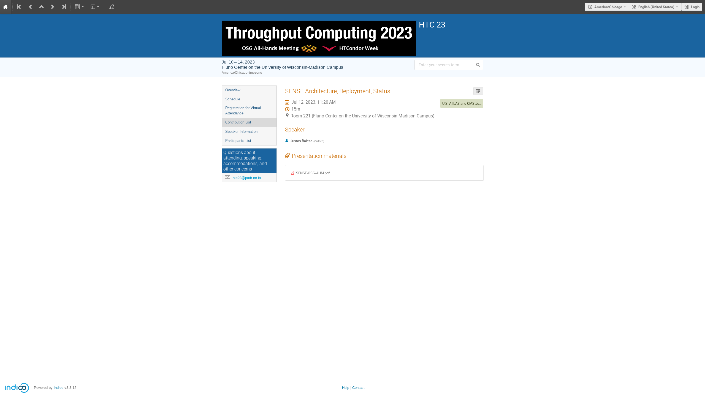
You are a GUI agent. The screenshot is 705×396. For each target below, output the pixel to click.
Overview (232, 90)
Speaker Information (241, 132)
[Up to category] (41, 7)
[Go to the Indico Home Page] (5, 7)
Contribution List (238, 122)
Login (695, 6)
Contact (358, 387)
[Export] (80, 7)
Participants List (238, 141)
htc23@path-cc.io (247, 177)
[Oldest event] (19, 7)
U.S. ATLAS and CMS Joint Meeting (469, 103)
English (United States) (656, 6)
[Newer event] (52, 7)
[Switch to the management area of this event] (111, 7)
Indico (58, 387)
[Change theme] (95, 7)
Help (345, 387)
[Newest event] (63, 7)
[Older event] (30, 7)
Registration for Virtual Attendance (243, 110)
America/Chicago (608, 6)
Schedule (232, 99)
